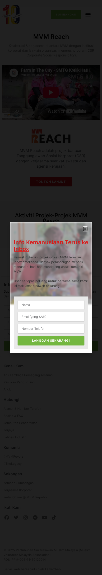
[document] (51, 287)
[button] (85, 229)
